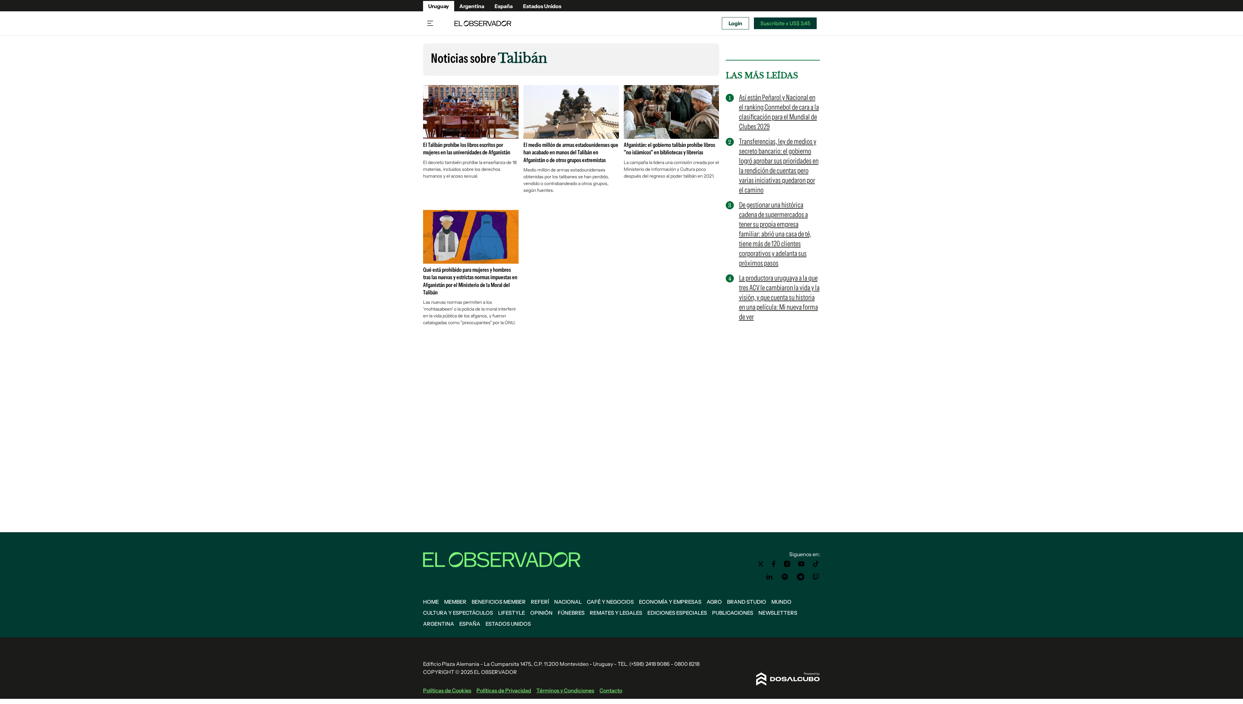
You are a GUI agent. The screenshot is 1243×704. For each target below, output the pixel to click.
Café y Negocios (610, 602)
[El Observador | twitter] (760, 564)
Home (431, 602)
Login (735, 23)
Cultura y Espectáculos (458, 613)
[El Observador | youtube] (801, 564)
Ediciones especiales (677, 613)
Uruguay (438, 6)
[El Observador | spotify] (785, 577)
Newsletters (777, 613)
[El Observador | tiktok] (816, 564)
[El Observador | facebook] (773, 564)
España (504, 6)
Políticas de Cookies (447, 690)
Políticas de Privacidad (503, 690)
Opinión (541, 613)
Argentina (471, 6)
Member (455, 602)
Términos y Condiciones (565, 690)
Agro (714, 602)
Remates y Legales (616, 613)
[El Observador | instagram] (787, 564)
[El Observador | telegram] (800, 577)
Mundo (781, 602)
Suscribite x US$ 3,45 (785, 23)
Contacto (610, 690)
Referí (540, 602)
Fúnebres (571, 613)
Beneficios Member (499, 602)
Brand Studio (746, 602)
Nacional (568, 602)
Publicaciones (732, 613)
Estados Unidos (542, 6)
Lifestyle (511, 613)
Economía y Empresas (670, 602)
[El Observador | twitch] (816, 577)
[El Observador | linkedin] (769, 577)
